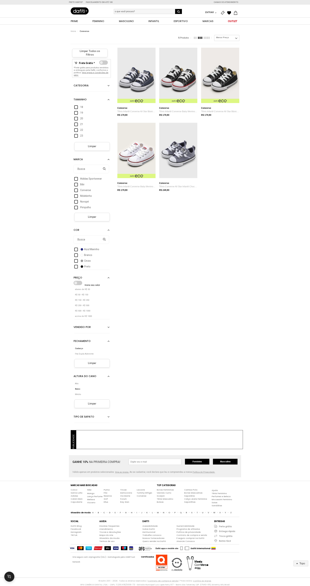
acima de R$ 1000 (83, 316)
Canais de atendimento (226, 2)
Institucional (148, 532)
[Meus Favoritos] (230, 13)
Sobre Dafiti (148, 529)
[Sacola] (236, 13)
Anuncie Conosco (186, 541)
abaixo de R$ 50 (82, 289)
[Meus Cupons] (223, 13)
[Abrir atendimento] (9, 577)
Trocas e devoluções (110, 532)
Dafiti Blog (76, 526)
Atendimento (106, 529)
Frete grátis (225, 526)
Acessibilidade (150, 526)
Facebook (76, 529)
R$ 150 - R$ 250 (82, 300)
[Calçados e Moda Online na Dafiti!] (80, 11)
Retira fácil (225, 540)
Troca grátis (225, 536)
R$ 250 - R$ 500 (82, 305)
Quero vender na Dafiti (154, 541)
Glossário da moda (109, 538)
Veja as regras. (122, 472)
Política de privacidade (189, 532)
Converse (84, 31)
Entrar (209, 12)
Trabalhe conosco (151, 535)
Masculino (225, 461)
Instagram (76, 532)
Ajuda (215, 490)
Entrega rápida (227, 531)
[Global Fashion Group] (145, 548)
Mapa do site (106, 535)
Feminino (197, 461)
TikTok (74, 535)
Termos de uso (107, 541)
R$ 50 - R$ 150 (81, 295)
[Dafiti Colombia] (213, 548)
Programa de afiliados (188, 529)
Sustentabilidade (185, 526)
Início (73, 31)
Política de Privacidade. (203, 472)
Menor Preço (222, 37)
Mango (91, 493)
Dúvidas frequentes (109, 526)
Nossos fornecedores (153, 538)
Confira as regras (202, 580)
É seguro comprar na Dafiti (190, 538)
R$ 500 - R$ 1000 (82, 311)
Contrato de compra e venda (192, 535)
